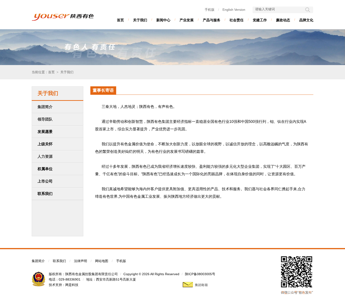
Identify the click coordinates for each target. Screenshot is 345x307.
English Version (233, 9)
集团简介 (38, 261)
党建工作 (260, 20)
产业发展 (187, 20)
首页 (120, 20)
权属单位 (45, 169)
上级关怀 (45, 144)
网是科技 (71, 285)
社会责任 (237, 20)
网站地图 (101, 261)
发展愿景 (45, 132)
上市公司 (45, 181)
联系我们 (45, 194)
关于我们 (140, 20)
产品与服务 (211, 20)
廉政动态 (283, 20)
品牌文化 (306, 20)
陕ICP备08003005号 (200, 274)
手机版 (210, 9)
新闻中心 (163, 20)
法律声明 (80, 261)
